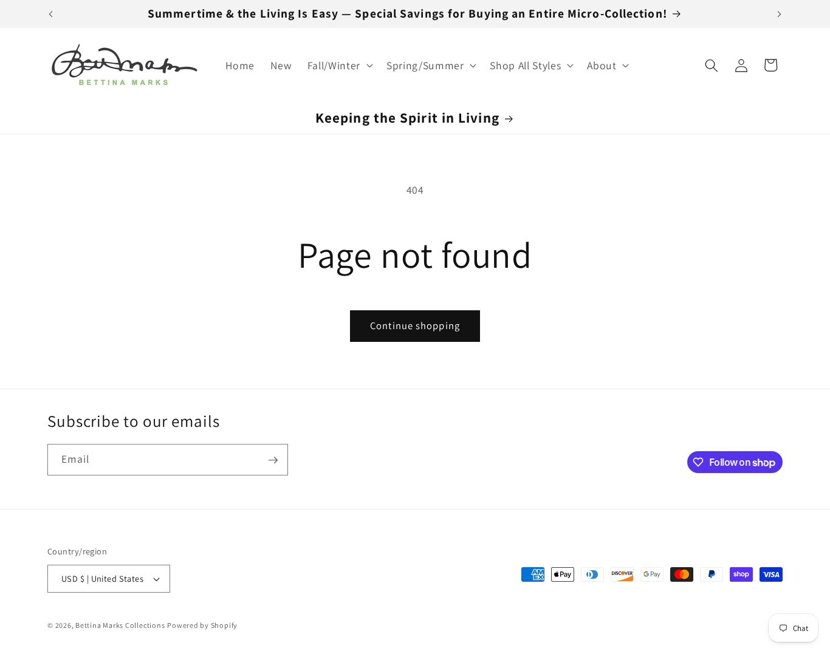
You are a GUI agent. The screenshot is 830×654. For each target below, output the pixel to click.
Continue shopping (415, 325)
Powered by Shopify (202, 625)
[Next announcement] (779, 14)
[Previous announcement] (51, 14)
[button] (339, 65)
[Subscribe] (272, 460)
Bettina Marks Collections (120, 625)
